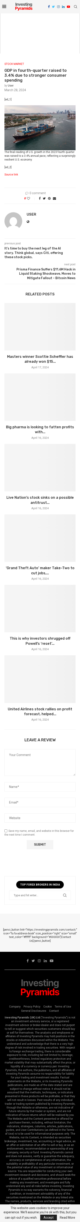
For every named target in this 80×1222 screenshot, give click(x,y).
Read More (67, 1217)
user (11, 85)
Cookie (47, 1006)
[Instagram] (58, 6)
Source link (11, 174)
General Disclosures (33, 1010)
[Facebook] (49, 6)
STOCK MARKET (14, 64)
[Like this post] (31, 198)
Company (15, 1006)
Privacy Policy (32, 1006)
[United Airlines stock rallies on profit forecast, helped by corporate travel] (40, 679)
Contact (54, 1010)
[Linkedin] (63, 6)
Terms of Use (63, 1006)
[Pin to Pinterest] (49, 198)
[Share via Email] (54, 198)
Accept (49, 1217)
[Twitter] (53, 6)
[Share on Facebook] (40, 198)
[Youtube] (68, 6)
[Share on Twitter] (44, 198)
